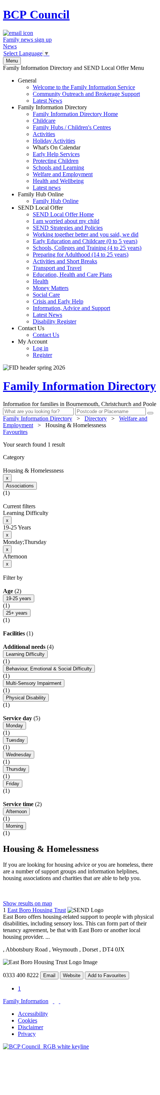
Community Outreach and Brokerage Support (86, 94)
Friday (12, 783)
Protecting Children (56, 161)
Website (71, 975)
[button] (80, 444)
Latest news (47, 187)
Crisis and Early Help (58, 301)
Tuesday (15, 740)
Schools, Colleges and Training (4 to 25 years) (87, 248)
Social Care (46, 295)
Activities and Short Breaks (65, 261)
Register (42, 355)
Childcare (44, 120)
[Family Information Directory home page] (46, 1046)
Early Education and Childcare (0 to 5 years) (85, 241)
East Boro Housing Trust (36, 910)
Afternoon (16, 811)
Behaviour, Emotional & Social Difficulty (49, 669)
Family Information (25, 1001)
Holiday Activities (54, 141)
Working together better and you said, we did (85, 234)
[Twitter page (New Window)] (53, 1001)
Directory (95, 418)
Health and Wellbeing (58, 181)
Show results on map (27, 903)
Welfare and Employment (63, 174)
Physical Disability (26, 698)
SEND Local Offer (79, 264)
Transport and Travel (57, 268)
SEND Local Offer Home (63, 214)
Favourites (15, 432)
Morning (14, 826)
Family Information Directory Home (75, 114)
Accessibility (33, 1014)
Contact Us (38, 331)
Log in (40, 348)
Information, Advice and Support (71, 308)
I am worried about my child (66, 221)
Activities (44, 134)
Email (49, 975)
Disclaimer (30, 1027)
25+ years (17, 613)
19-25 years (18, 598)
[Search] (150, 413)
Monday (14, 725)
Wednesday (18, 754)
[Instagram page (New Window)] (59, 1001)
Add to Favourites (107, 975)
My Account (35, 348)
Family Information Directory (68, 147)
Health (40, 281)
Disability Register (54, 321)
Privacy (27, 1034)
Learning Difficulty (25, 654)
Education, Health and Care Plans (72, 274)
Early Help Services (56, 154)
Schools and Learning (58, 167)
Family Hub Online (48, 197)
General (79, 90)
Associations (20, 486)
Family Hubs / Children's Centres (72, 127)
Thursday (16, 769)
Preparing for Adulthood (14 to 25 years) (80, 254)
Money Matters (50, 288)
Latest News (47, 100)
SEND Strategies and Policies (68, 228)
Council (36, 14)
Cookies (27, 1020)
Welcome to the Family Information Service (84, 87)
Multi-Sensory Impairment (33, 683)
